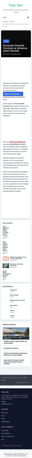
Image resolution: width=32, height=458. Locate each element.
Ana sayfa (5, 21)
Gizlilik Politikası (5, 421)
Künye (3, 415)
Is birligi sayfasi (21, 455)
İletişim (3, 418)
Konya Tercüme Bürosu (12, 94)
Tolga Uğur (16, 5)
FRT (29, 382)
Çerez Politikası (5, 433)
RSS (2, 439)
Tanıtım (12, 21)
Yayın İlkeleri (4, 430)
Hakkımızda (4, 412)
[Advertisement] (16, 70)
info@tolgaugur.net (6, 404)
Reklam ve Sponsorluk (7, 436)
